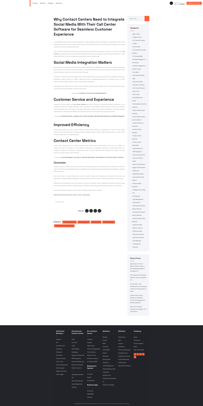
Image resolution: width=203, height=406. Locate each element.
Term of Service (102, 403)
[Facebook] (135, 354)
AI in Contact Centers (139, 40)
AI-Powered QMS (137, 56)
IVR (133, 193)
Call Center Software (138, 85)
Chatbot (89, 342)
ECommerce (121, 337)
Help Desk (106, 362)
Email (73, 339)
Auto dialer (136, 72)
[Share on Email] (99, 211)
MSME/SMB (90, 394)
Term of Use (111, 403)
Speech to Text (91, 355)
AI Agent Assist (137, 37)
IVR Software (136, 196)
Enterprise (90, 391)
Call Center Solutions (139, 88)
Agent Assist (136, 34)
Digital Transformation (109, 222)
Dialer (134, 161)
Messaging (75, 352)
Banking (105, 337)
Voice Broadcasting (61, 365)
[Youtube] (140, 354)
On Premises (90, 380)
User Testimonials (139, 350)
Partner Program (138, 343)
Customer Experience (84, 222)
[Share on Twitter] (87, 211)
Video (73, 346)
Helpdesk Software (138, 174)
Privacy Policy (119, 403)
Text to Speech (91, 352)
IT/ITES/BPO (106, 350)
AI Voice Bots (136, 47)
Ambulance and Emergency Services (124, 354)
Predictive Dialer (137, 231)
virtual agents (136, 244)
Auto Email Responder (93, 349)
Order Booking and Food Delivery (123, 361)
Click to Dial (136, 94)
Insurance (105, 346)
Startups (89, 397)
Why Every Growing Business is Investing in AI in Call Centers (138, 309)
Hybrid (89, 377)
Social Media (75, 349)
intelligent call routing (139, 190)
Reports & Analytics (77, 365)
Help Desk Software (77, 381)
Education (106, 356)
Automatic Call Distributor (60, 347)
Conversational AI (138, 148)
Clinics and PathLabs (124, 350)
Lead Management (138, 199)
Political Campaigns (108, 385)
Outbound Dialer (137, 225)
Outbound (59, 352)
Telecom (120, 343)
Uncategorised (137, 241)
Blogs (135, 346)
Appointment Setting (124, 366)
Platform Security (77, 368)
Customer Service (96, 222)
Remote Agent (60, 368)
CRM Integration (137, 151)
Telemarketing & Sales (109, 369)
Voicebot (89, 339)
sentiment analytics (138, 237)
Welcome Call (107, 375)
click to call (136, 91)
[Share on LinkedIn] (95, 211)
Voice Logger (60, 374)
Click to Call (59, 361)
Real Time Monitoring (78, 361)
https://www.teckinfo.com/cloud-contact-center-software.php (72, 195)
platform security (138, 228)
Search (147, 18)
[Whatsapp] (135, 357)
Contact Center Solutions (69, 222)
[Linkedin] (138, 354)
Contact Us (137, 340)
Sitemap (126, 403)
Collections (106, 372)
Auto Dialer (59, 355)
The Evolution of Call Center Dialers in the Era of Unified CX (138, 277)
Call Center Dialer (138, 82)
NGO (119, 340)
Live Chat (74, 342)
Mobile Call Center (61, 371)
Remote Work (106, 359)
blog (134, 78)
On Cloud (90, 374)
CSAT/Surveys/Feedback (109, 380)
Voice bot (135, 247)
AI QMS (135, 43)
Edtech (105, 353)
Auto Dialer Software (138, 75)
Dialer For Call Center (139, 164)
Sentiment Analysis (138, 234)
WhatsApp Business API (77, 376)
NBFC (104, 343)
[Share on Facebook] (91, 211)
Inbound (58, 339)
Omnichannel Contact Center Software (64, 225)
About (135, 337)
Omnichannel (136, 202)
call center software (80, 104)
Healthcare (136, 171)
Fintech (105, 340)
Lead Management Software (77, 385)
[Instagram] (143, 354)
